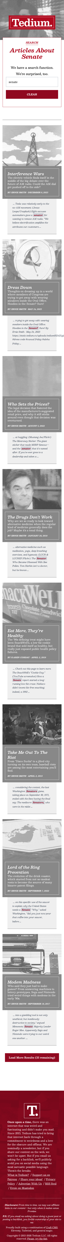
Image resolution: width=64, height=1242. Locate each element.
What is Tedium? (18, 1175)
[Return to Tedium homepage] (32, 22)
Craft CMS (51, 1227)
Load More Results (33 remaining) (32, 1057)
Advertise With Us (30, 1183)
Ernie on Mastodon (22, 1188)
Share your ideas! (32, 1179)
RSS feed (50, 1183)
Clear (32, 94)
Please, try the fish (37, 1238)
